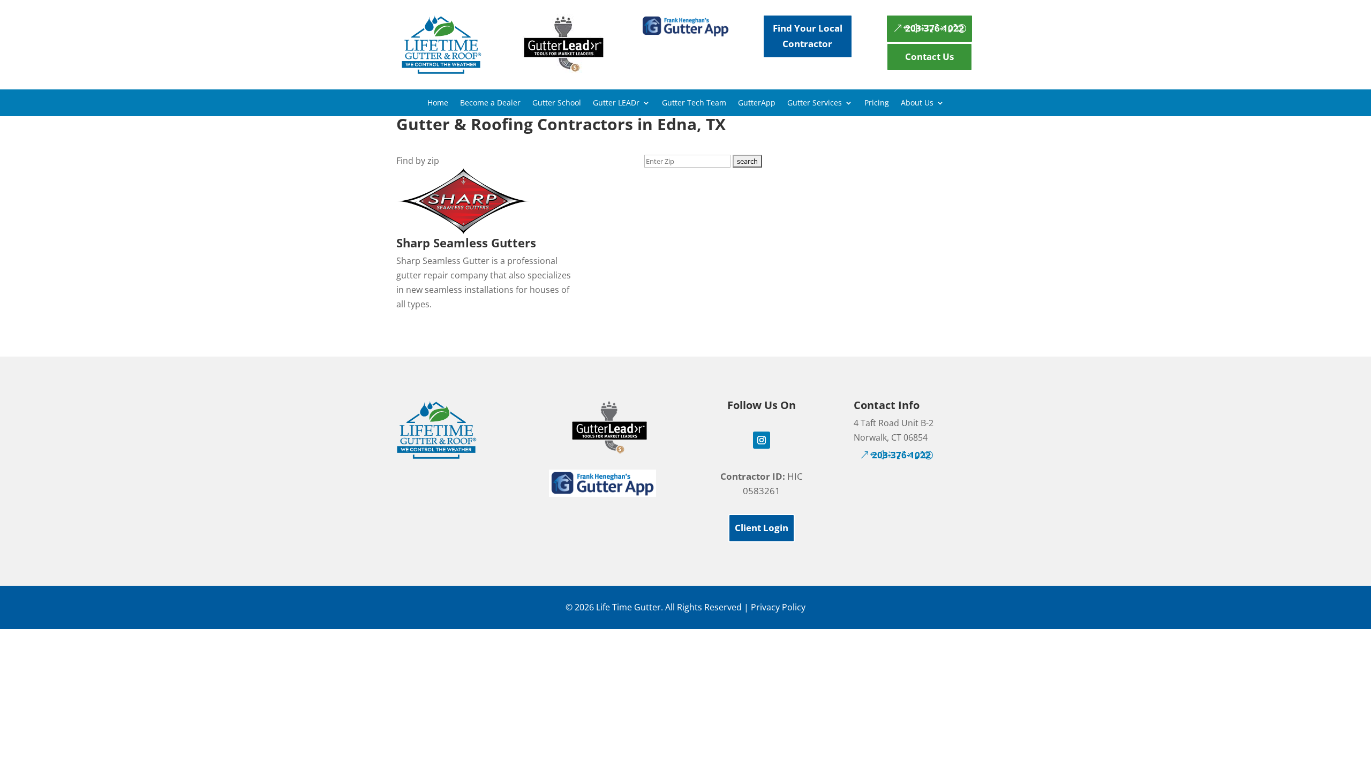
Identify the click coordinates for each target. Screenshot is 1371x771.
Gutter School (556, 103)
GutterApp (756, 103)
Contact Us (929, 56)
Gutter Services (814, 103)
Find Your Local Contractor (807, 36)
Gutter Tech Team (694, 103)
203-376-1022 (934, 28)
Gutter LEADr (616, 103)
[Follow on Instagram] (761, 440)
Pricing (876, 103)
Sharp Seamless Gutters (466, 243)
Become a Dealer (490, 103)
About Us (917, 103)
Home (437, 103)
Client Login (761, 527)
